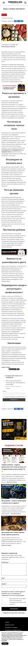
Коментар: (5, 562)
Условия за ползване (11, 627)
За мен (7, 622)
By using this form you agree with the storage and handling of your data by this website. (18, 601)
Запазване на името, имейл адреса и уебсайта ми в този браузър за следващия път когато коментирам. (13, 593)
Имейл (4, 391)
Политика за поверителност (13, 630)
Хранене (4, 15)
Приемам (5, 643)
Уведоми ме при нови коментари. (14, 613)
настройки (4, 640)
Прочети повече (12, 482)
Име (3, 578)
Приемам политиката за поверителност (14, 396)
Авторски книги (9, 625)
